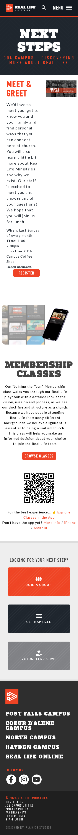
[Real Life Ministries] (21, 8)
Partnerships (15, 812)
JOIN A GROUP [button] (39, 585)
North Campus (30, 737)
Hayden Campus (32, 747)
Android (40, 528)
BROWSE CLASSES (39, 456)
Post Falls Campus (37, 714)
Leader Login (15, 815)
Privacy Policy (16, 808)
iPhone (70, 523)
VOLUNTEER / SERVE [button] (39, 659)
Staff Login (14, 819)
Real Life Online (34, 756)
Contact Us (14, 801)
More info (52, 523)
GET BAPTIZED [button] (39, 622)
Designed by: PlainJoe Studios (28, 827)
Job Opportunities (19, 805)
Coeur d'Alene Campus (29, 725)
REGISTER (26, 273)
